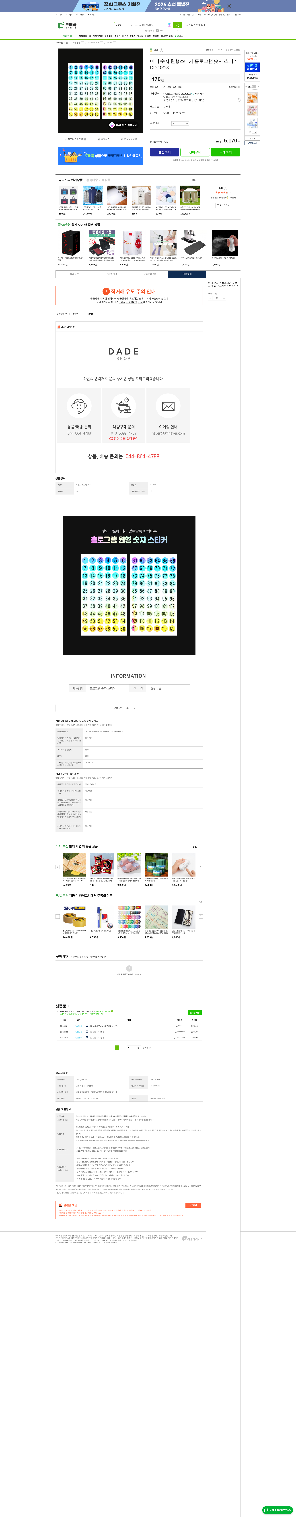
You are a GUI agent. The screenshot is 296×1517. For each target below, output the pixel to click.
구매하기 (226, 152)
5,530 (236, 50)
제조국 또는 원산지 (64, 750)
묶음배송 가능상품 (98, 180)
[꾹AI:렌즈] (169, 25)
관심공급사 (224, 205)
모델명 (133, 485)
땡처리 (140, 36)
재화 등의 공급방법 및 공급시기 (69, 784)
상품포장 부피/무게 (138, 491)
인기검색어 (149, 31)
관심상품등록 (130, 139)
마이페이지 (200, 15)
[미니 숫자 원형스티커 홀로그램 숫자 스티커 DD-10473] (100, 91)
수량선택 (212, 294)
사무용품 (76, 43)
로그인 (182, 15)
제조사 (59, 491)
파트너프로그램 (75, 139)
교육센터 (81, 15)
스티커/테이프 (93, 43)
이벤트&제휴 (167, 36)
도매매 (59, 15)
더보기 (194, 180)
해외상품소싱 (85, 36)
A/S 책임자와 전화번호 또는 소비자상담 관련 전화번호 (69, 764)
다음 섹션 (258, 87)
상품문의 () (149, 274)
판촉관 (156, 36)
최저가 (118, 36)
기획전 (148, 36)
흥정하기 (232, 87)
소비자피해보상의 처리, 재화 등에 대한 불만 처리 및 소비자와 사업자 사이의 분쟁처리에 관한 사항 (69, 815)
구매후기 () (112, 274)
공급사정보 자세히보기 (225, 188)
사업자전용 (98, 36)
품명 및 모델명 (62, 731)
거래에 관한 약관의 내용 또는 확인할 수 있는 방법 (69, 827)
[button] (201, 867)
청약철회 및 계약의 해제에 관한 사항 (69, 792)
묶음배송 (109, 36)
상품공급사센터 (225, 15)
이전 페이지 (253, 132)
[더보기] (254, 86)
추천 (179, 36)
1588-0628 (252, 78)
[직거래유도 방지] (129, 295)
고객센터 (236, 15)
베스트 (125, 36)
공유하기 (105, 139)
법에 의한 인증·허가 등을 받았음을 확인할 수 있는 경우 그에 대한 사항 (69, 740)
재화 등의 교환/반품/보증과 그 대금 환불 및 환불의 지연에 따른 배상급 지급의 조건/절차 (69, 802)
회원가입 (190, 15)
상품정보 (74, 274)
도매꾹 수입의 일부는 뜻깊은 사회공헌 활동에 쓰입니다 (195, 160)
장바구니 (213, 15)
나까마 (70, 15)
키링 (162, 30)
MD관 (133, 36)
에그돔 (92, 15)
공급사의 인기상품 (71, 180)
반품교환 (187, 274)
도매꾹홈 (59, 43)
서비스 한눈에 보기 (195, 25)
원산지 (59, 485)
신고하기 (193, 1205)
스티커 (109, 43)
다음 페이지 (255, 132)
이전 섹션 (246, 87)
